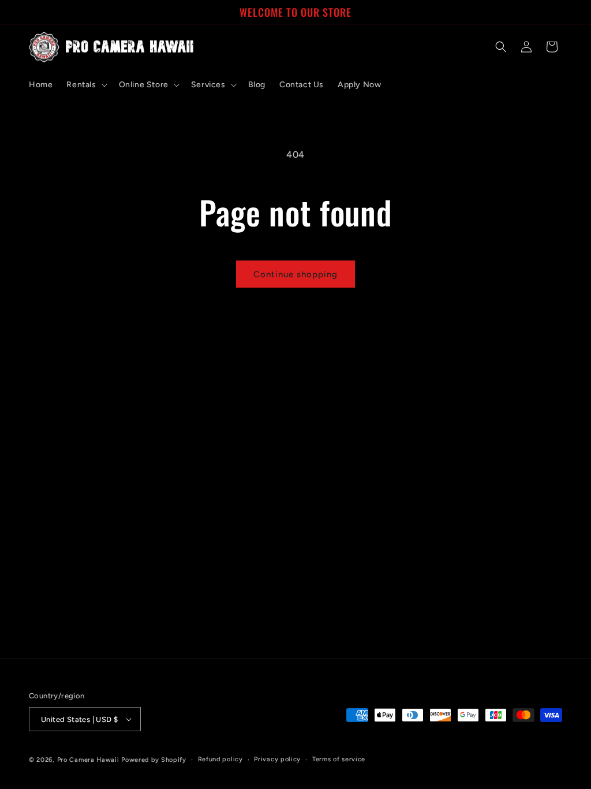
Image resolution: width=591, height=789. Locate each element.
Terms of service (338, 759)
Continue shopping (295, 274)
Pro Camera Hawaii (88, 760)
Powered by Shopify (153, 760)
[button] (85, 85)
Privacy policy (277, 759)
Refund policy (220, 759)
